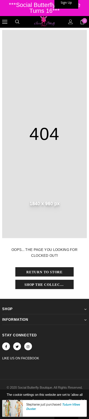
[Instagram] (28, 346)
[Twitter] (17, 346)
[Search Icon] (17, 22)
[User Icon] (70, 22)
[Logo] (44, 21)
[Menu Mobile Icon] (4, 22)
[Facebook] (6, 346)
